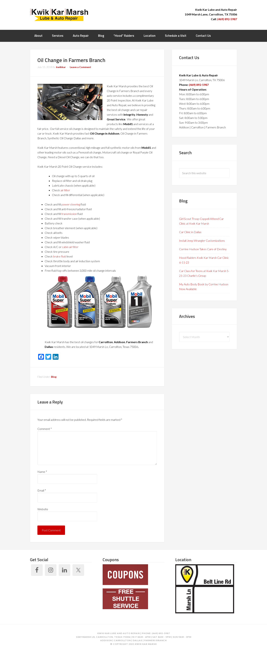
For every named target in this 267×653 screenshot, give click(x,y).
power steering (70, 204)
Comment (44, 428)
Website (42, 509)
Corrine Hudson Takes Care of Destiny (203, 249)
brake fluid (59, 256)
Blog (53, 376)
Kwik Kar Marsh (59, 14)
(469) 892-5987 (227, 19)
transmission (69, 213)
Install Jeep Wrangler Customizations (202, 240)
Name (42, 471)
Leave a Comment (80, 67)
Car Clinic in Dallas (190, 232)
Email (41, 490)
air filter (65, 190)
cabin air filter (70, 247)
